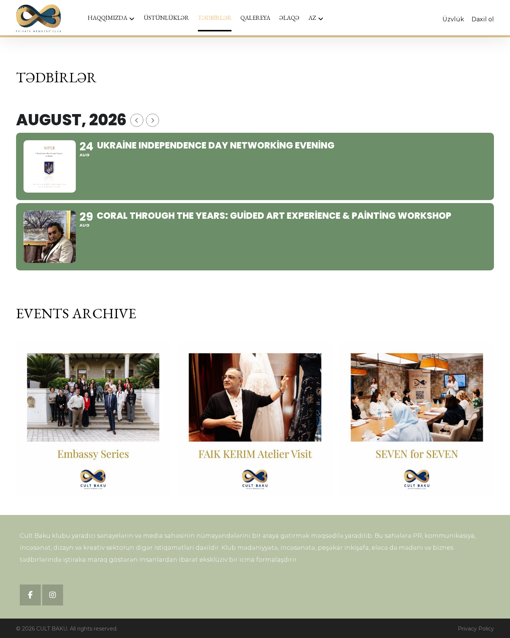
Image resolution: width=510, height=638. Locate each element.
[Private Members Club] (38, 18)
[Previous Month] (136, 120)
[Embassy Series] (93, 419)
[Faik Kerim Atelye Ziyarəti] (255, 419)
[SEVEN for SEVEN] (417, 419)
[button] (30, 595)
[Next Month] (152, 120)
